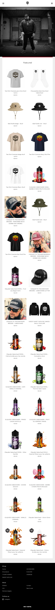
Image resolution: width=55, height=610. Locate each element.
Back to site (30, 588)
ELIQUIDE (29, 572)
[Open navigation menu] (3, 3)
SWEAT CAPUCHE (7, 577)
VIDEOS (4, 585)
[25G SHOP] (27, 3)
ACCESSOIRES (30, 569)
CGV (3, 588)
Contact (29, 585)
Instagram (7, 599)
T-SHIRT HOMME (7, 574)
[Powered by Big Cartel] (27, 607)
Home (4, 569)
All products (5, 572)
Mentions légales (7, 591)
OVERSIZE (29, 574)
